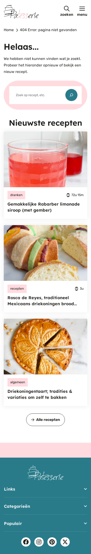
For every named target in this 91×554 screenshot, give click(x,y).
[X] (65, 542)
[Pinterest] (52, 542)
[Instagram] (39, 542)
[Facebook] (26, 542)
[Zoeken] (71, 95)
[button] (66, 11)
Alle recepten (48, 419)
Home (9, 30)
